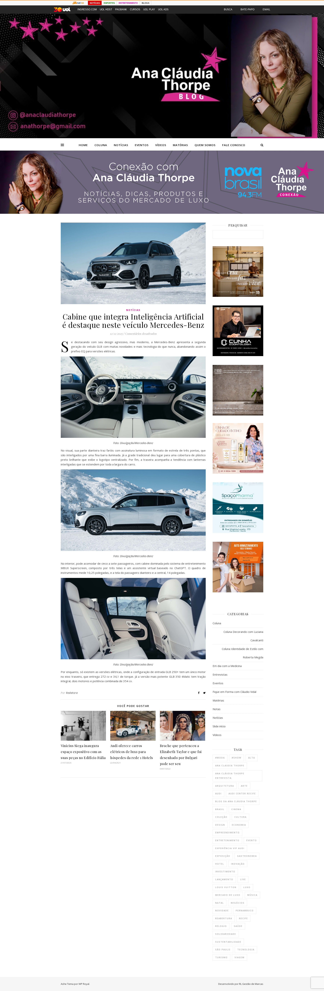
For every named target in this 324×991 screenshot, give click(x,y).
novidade (222, 910)
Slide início (219, 726)
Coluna (100, 145)
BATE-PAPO (247, 9)
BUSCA (228, 9)
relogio (221, 926)
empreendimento (227, 832)
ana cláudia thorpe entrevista (229, 775)
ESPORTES (109, 3)
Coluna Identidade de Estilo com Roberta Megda (242, 653)
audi (218, 793)
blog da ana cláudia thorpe (236, 801)
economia (239, 824)
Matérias (180, 145)
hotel (219, 863)
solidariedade (225, 933)
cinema (236, 809)
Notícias (121, 145)
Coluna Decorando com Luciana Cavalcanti (243, 636)
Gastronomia (247, 855)
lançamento (224, 879)
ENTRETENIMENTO (128, 3)
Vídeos (160, 145)
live (243, 879)
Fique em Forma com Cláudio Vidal (234, 692)
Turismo (221, 957)
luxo (246, 887)
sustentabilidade (228, 941)
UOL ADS (163, 9)
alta (251, 757)
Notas (216, 709)
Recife (243, 918)
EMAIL (266, 9)
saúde (238, 926)
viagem (239, 957)
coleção (221, 816)
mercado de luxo (227, 894)
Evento (251, 840)
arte (244, 785)
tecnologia (245, 949)
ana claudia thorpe (229, 765)
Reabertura (223, 918)
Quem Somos (205, 145)
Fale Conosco (233, 145)
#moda (220, 757)
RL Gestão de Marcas (251, 984)
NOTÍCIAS (95, 3)
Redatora (72, 693)
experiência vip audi (229, 848)
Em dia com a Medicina (227, 666)
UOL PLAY (149, 9)
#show (236, 757)
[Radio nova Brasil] (162, 213)
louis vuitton (225, 887)
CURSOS (135, 9)
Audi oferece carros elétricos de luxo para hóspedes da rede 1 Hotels (131, 751)
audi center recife (242, 793)
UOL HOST (106, 9)
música (252, 894)
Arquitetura (224, 785)
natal (219, 902)
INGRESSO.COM (87, 9)
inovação (238, 863)
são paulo (222, 949)
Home (83, 145)
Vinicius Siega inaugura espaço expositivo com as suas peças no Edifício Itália (83, 751)
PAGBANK (121, 9)
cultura (240, 816)
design (220, 824)
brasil (219, 809)
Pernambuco (245, 910)
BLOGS (145, 3)
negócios (237, 902)
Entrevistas (220, 674)
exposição (222, 855)
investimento (225, 871)
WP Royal (84, 984)
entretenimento (227, 840)
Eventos (141, 145)
